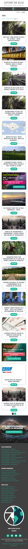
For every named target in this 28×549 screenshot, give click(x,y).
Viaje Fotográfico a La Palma (8, 456)
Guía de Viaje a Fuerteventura (9, 497)
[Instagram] (8, 535)
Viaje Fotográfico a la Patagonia (9, 464)
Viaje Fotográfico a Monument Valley (10, 454)
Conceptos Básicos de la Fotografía (10, 474)
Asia (11, 18)
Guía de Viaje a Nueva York (8, 487)
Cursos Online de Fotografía (8, 470)
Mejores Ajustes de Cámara (8, 475)
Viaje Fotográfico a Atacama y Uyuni (10, 462)
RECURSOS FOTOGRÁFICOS (7, 468)
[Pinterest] (20, 535)
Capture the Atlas (14, 2)
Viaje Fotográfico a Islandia (8, 449)
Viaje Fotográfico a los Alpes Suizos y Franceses (13, 461)
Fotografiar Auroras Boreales (8, 479)
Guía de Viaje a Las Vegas (7, 488)
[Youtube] (16, 535)
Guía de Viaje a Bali (6, 502)
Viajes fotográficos (6, 447)
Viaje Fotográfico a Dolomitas (8, 459)
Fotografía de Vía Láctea (7, 477)
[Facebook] (12, 535)
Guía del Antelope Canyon (8, 492)
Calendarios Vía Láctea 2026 (8, 472)
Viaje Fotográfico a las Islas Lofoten (10, 451)
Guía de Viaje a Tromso (7, 500)
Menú (4, 9)
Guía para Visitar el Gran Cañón (9, 490)
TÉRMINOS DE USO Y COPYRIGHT (10, 544)
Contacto (14, 531)
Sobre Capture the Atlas (14, 528)
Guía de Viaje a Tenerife (7, 493)
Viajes (7, 18)
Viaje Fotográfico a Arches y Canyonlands (11, 457)
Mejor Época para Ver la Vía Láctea (10, 480)
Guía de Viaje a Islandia (7, 499)
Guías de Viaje (4, 485)
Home (3, 18)
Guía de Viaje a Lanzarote (7, 495)
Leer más (13, 43)
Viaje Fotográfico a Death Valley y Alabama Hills (13, 452)
